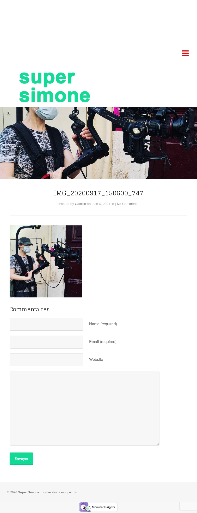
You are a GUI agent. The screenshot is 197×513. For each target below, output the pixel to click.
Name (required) (103, 323)
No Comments (127, 203)
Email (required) (103, 341)
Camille (80, 203)
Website (96, 359)
